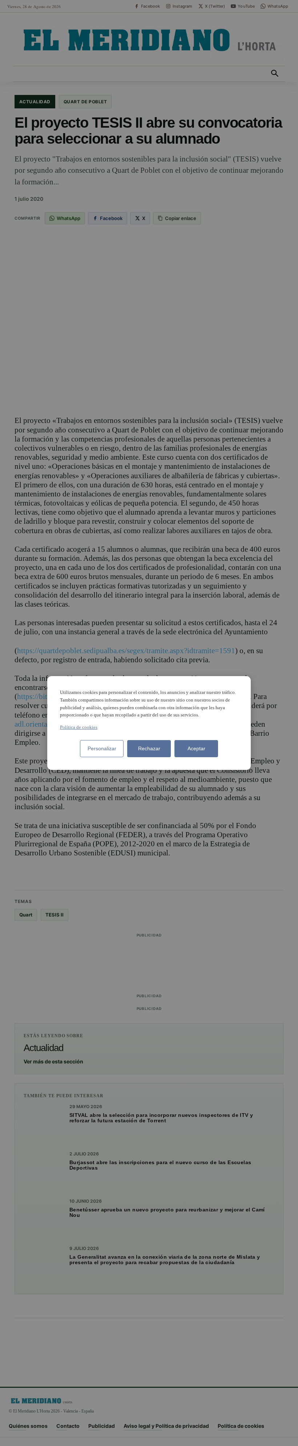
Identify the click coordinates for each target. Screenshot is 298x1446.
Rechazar (149, 748)
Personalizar (102, 748)
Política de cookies (78, 727)
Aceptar (196, 748)
